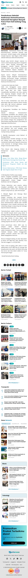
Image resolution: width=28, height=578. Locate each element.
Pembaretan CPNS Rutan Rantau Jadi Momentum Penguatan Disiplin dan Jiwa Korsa (15, 164)
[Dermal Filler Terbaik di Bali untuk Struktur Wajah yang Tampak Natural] (4, 429)
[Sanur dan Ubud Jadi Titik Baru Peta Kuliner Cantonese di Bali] (4, 436)
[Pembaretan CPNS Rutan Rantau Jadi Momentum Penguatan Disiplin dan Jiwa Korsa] (21, 276)
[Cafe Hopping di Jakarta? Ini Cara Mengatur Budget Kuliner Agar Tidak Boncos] (5, 476)
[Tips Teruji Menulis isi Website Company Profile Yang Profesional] (5, 508)
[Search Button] (23, 2)
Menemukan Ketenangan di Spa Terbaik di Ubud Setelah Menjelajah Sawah (17, 442)
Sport (18, 5)
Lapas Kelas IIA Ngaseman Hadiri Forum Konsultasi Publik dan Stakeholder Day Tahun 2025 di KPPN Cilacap (14, 391)
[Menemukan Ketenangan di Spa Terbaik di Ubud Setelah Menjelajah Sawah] (4, 442)
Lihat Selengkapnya (13, 382)
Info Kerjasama (15, 564)
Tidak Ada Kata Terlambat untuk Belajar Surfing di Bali (16, 448)
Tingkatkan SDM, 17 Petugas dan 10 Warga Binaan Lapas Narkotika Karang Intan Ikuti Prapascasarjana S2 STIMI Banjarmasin (14, 415)
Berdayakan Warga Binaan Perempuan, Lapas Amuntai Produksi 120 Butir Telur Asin (7, 316)
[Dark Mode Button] (20, 2)
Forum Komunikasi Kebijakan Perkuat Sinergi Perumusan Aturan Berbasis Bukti (15, 397)
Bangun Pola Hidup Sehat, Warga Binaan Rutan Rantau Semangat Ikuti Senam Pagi (7, 284)
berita (11, 326)
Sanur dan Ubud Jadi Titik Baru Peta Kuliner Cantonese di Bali (17, 434)
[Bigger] (22, 28)
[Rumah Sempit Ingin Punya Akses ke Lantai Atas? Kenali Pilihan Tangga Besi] (5, 483)
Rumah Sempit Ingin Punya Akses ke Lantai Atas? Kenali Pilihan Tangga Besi (16, 483)
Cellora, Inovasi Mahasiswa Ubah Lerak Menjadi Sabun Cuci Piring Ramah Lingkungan (17, 469)
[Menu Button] (26, 2)
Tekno (22, 5)
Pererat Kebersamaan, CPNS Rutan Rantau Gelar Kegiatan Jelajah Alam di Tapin (6, 300)
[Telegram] (13, 265)
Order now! (14, 543)
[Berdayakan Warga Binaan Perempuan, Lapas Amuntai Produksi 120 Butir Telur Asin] (7, 309)
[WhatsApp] (19, 265)
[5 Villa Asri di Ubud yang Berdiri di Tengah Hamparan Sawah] (4, 456)
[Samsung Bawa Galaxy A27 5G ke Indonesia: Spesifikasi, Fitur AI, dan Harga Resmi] (5, 515)
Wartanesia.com (11, 567)
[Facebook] (8, 265)
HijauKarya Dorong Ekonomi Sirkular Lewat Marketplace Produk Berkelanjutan (16, 501)
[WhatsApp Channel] (20, 558)
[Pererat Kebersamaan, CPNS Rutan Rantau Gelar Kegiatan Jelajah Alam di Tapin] (7, 293)
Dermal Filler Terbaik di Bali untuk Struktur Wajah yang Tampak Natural (17, 427)
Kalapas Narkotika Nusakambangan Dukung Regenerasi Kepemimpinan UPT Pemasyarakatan (17, 330)
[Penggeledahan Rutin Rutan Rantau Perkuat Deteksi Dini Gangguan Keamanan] (21, 293)
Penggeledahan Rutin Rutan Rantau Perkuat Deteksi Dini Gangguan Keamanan (20, 300)
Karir (21, 564)
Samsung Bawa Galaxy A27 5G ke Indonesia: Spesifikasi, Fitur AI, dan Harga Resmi (17, 514)
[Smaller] (17, 28)
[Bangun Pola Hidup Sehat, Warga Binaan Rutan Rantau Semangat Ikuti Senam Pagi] (7, 276)
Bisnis (12, 5)
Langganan (13, 562)
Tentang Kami (6, 562)
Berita (7, 5)
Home (2, 5)
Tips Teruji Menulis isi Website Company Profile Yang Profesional (16, 507)
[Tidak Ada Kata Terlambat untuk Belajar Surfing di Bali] (4, 449)
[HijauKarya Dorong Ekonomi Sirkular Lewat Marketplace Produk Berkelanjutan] (5, 501)
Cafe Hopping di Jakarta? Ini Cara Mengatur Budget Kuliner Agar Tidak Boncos (17, 476)
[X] (10, 265)
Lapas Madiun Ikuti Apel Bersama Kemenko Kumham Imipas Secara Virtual (15, 408)
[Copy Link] (5, 265)
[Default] (20, 28)
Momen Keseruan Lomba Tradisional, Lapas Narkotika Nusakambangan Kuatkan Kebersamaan (16, 339)
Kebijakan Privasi (21, 562)
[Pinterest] (16, 265)
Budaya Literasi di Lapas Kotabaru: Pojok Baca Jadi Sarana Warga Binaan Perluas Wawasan (21, 316)
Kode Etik (8, 564)
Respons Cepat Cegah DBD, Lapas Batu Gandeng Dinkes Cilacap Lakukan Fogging (14, 402)
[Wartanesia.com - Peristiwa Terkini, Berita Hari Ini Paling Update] (7, 2)
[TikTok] (14, 558)
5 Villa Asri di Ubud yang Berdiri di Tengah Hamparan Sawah (16, 455)
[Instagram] (7, 558)
